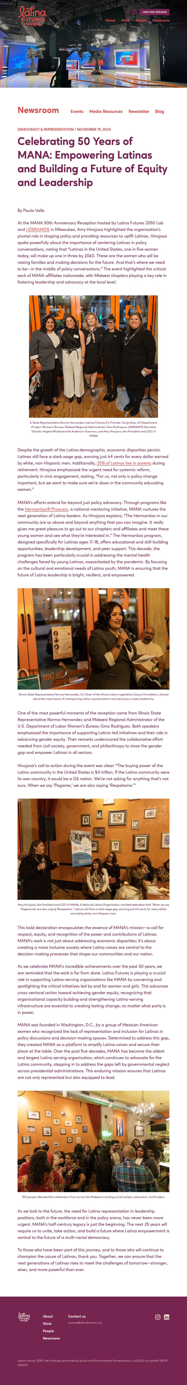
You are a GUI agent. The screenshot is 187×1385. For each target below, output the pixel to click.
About (110, 20)
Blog (159, 112)
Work (125, 20)
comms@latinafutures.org (85, 1322)
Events (77, 112)
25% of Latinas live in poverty (124, 463)
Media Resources (106, 112)
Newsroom (160, 20)
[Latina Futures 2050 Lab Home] (32, 16)
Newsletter (139, 112)
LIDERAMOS (37, 230)
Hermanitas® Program (46, 509)
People (141, 20)
